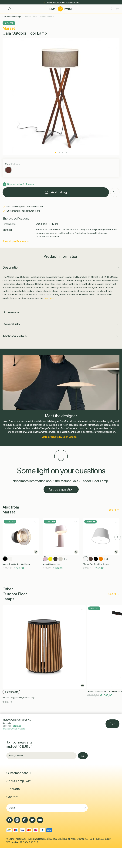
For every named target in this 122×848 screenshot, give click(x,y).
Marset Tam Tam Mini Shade (95, 564)
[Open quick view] (36, 552)
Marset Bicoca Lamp (52, 564)
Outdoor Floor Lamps (12, 16)
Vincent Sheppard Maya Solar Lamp (18, 698)
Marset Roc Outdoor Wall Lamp (16, 564)
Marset (9, 28)
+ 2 (65, 558)
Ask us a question (61, 489)
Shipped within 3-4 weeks (14, 729)
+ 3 (106, 558)
